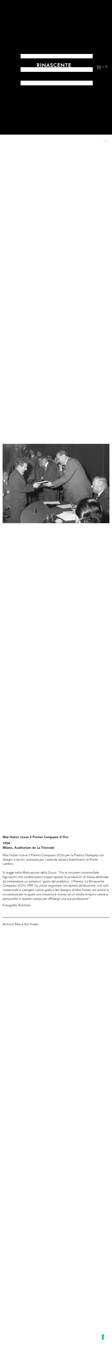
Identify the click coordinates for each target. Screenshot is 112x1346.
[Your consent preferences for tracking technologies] (103, 1337)
